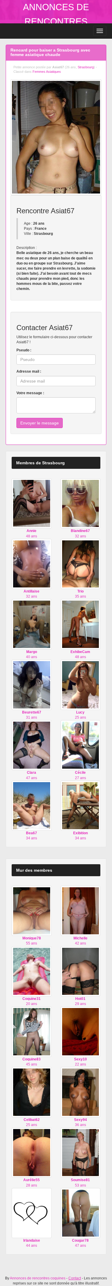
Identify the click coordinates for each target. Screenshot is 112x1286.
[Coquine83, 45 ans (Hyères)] (32, 1031)
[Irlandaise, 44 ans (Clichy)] (32, 1213)
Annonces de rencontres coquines (56, 21)
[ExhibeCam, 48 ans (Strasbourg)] (81, 624)
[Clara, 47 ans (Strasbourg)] (32, 745)
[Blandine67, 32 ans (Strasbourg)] (81, 503)
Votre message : (30, 393)
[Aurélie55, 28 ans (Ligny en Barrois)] (32, 1152)
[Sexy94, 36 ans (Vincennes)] (81, 1092)
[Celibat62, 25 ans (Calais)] (32, 1092)
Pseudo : (23, 350)
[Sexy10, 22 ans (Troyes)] (81, 1031)
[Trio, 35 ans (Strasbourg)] (81, 564)
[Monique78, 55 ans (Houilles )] (32, 911)
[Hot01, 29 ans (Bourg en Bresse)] (81, 971)
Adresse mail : (28, 371)
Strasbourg (86, 67)
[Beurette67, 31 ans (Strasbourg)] (32, 684)
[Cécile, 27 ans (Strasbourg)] (81, 745)
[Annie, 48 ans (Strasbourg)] (32, 503)
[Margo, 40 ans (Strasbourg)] (32, 624)
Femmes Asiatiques (47, 71)
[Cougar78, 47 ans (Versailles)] (81, 1213)
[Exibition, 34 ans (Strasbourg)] (81, 805)
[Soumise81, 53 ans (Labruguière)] (81, 1152)
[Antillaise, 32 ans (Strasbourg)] (32, 564)
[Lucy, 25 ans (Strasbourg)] (81, 684)
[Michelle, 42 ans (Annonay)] (81, 911)
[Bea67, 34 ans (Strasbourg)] (32, 805)
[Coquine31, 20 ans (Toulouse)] (32, 971)
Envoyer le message (39, 423)
